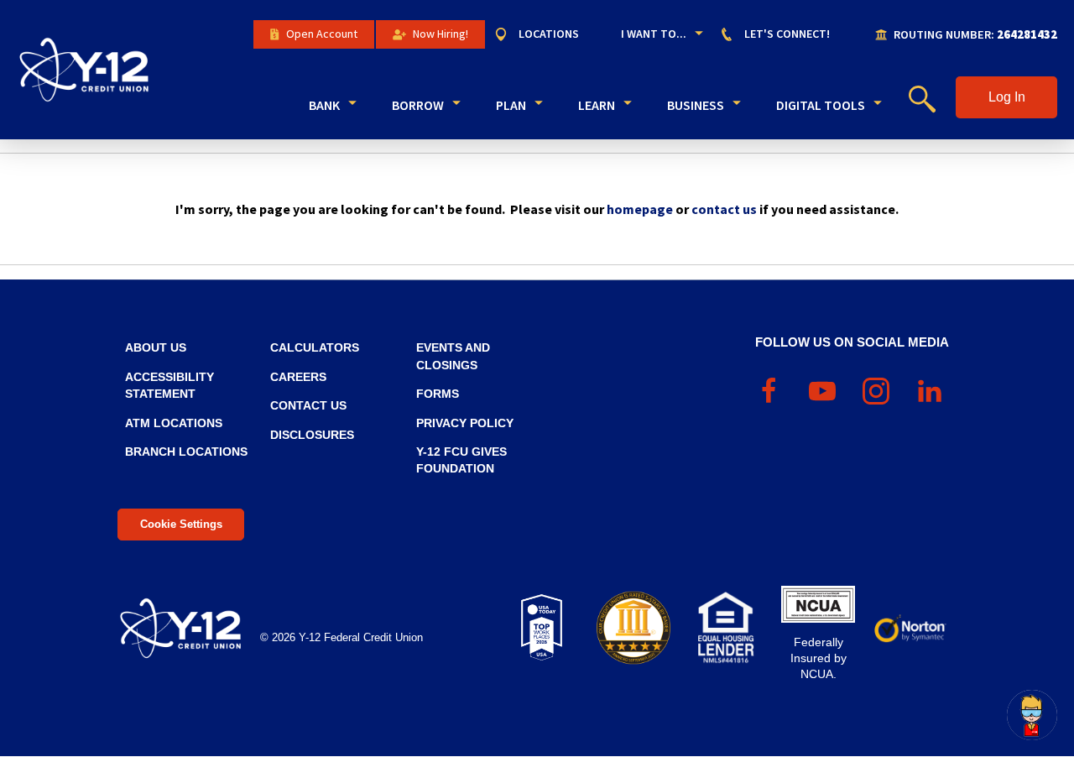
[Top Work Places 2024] (541, 628)
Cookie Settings (181, 524)
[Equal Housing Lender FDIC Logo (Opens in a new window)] (726, 628)
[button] (1006, 97)
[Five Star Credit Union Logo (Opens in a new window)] (633, 628)
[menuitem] (545, 34)
